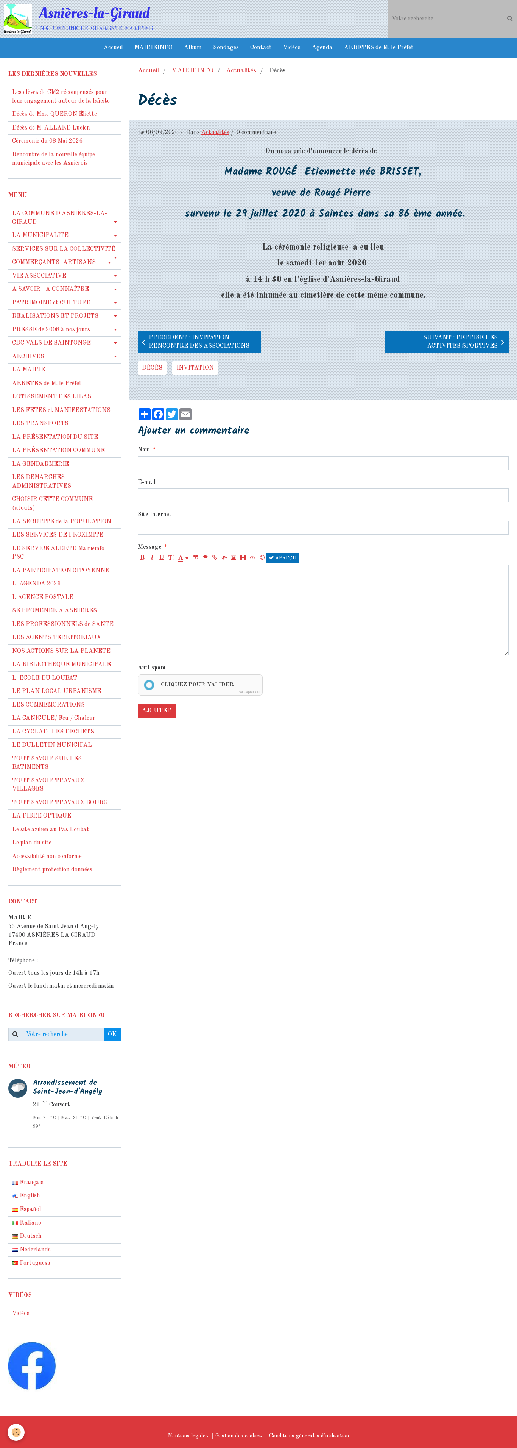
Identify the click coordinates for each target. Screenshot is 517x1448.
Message (150, 547)
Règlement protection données (52, 870)
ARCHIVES (28, 357)
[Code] (252, 558)
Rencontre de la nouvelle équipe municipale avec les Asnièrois (53, 159)
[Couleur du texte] (183, 558)
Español (29, 1209)
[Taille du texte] (171, 558)
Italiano (29, 1223)
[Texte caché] (224, 558)
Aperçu (285, 557)
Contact (261, 48)
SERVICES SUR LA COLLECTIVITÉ (63, 249)
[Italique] (152, 558)
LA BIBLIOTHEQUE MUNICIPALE (61, 665)
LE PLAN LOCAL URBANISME (56, 691)
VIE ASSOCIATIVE (39, 276)
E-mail (147, 482)
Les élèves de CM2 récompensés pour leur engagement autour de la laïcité (61, 96)
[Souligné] (162, 558)
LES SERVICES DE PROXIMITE (57, 535)
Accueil (113, 48)
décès (152, 368)
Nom (144, 450)
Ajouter (156, 711)
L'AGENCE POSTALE (42, 597)
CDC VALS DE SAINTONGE (51, 343)
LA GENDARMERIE (40, 464)
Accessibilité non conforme (47, 857)
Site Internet (154, 515)
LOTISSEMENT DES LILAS (51, 397)
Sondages (226, 48)
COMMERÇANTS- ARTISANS (54, 262)
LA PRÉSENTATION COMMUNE (58, 451)
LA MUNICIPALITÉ (40, 235)
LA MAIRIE (28, 370)
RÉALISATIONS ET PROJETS (55, 316)
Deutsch (30, 1236)
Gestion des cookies (238, 1436)
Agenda (322, 48)
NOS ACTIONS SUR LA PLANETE (61, 651)
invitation (195, 368)
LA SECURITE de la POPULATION (61, 522)
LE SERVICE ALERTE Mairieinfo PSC (58, 553)
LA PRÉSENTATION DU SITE (55, 437)
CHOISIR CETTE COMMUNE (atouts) (52, 503)
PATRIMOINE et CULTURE (51, 303)
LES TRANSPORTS (40, 424)
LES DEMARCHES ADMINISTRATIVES (41, 481)
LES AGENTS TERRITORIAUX (56, 638)
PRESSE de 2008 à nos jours (51, 330)
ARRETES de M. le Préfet (379, 48)
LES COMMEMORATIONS (48, 705)
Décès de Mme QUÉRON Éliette (54, 114)
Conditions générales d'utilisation (309, 1436)
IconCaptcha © (249, 692)
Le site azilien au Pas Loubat (50, 830)
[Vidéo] (243, 558)
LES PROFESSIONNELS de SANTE (63, 624)
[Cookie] (16, 1432)
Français (31, 1183)
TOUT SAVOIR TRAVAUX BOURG (60, 803)
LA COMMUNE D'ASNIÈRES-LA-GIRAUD (59, 218)
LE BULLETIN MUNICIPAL (52, 745)
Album (193, 48)
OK (112, 1034)
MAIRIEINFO (153, 48)
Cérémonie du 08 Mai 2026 (47, 141)
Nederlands (34, 1250)
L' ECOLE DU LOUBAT (44, 678)
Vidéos (292, 48)
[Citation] (196, 558)
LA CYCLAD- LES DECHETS (53, 732)
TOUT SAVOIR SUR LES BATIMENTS (47, 763)
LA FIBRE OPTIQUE (41, 816)
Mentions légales (188, 1436)
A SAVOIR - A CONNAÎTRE (50, 289)
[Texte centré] (205, 558)
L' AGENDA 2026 (36, 584)
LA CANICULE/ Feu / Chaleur (53, 718)
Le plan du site (31, 843)
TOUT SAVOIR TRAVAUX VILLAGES (48, 785)
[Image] (233, 558)
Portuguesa (34, 1263)
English (29, 1196)
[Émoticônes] (262, 558)
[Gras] (143, 558)
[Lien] (215, 558)
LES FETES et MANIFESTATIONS (61, 410)
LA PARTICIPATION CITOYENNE (60, 571)
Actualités (241, 70)
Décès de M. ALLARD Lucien (51, 128)
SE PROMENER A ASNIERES (54, 611)
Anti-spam (151, 668)
